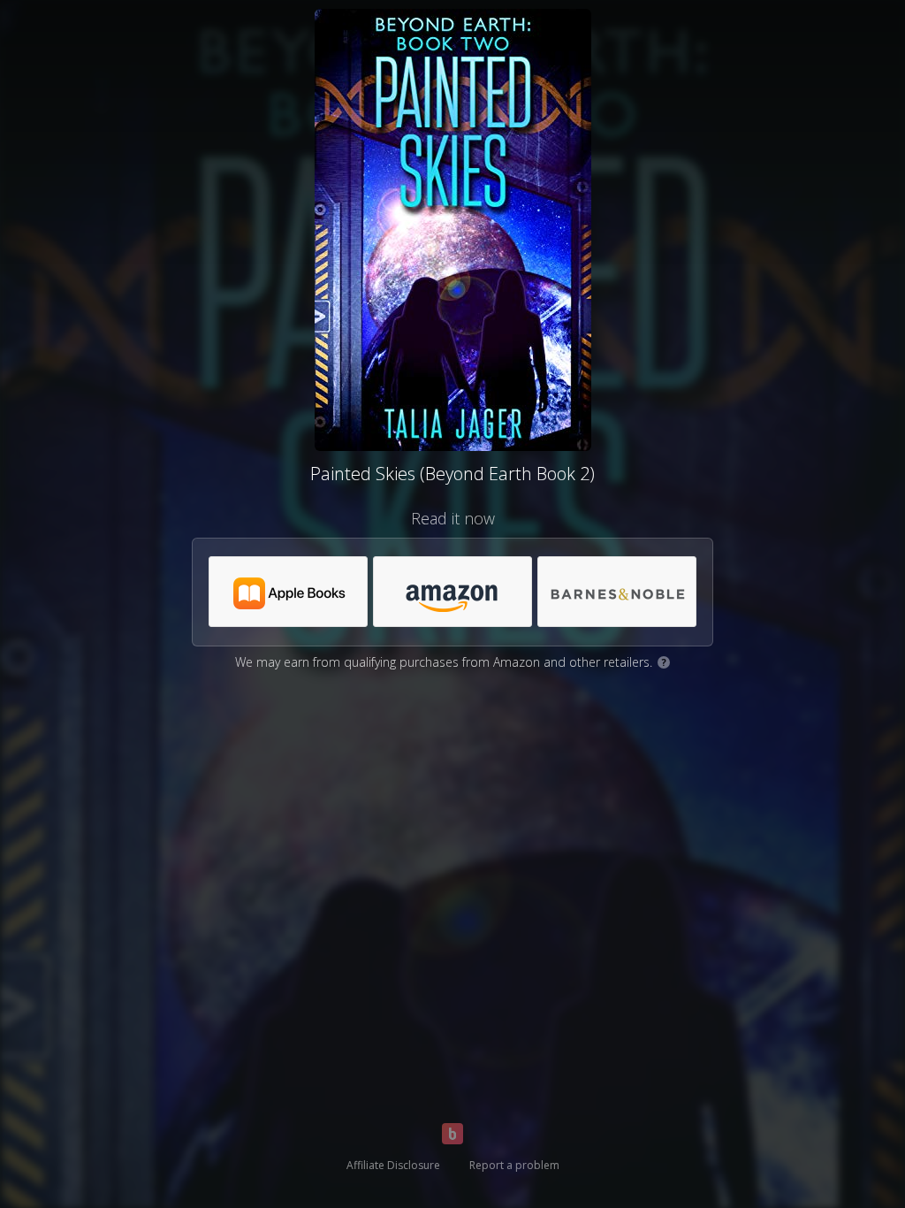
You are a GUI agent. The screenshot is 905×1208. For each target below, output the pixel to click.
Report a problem (514, 1165)
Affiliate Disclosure (393, 1165)
